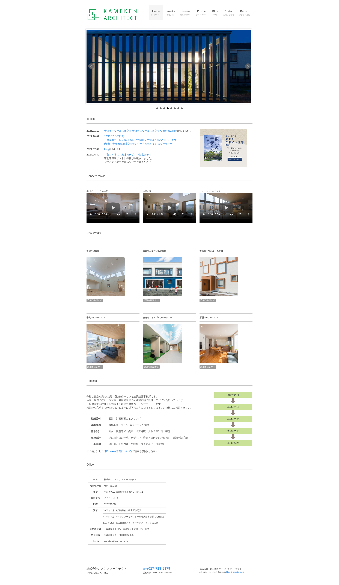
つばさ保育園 (167, 130)
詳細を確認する (94, 300)
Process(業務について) (119, 451)
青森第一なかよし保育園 (117, 130)
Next (248, 66)
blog (106, 149)
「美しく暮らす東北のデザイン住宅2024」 (128, 154)
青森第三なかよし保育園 (145, 130)
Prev (91, 66)
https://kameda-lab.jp (235, 572)
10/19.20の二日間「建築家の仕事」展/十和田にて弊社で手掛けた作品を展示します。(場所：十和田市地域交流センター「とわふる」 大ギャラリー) (141, 140)
